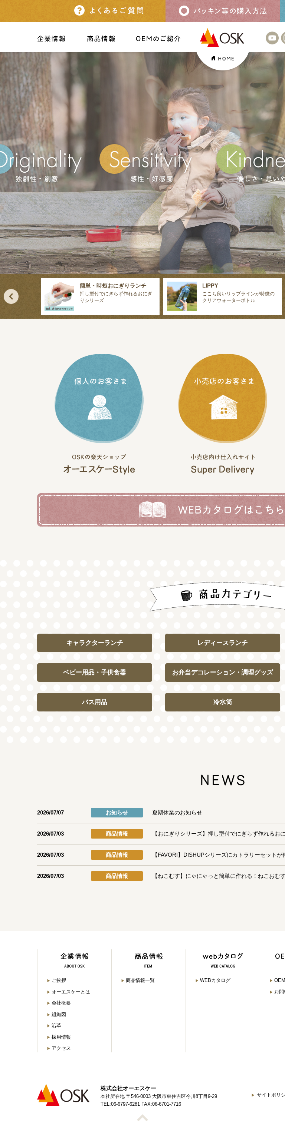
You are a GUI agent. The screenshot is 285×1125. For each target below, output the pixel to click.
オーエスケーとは (71, 992)
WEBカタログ (215, 980)
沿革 (56, 1025)
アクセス (61, 1048)
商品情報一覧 (140, 980)
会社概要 (61, 1003)
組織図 (59, 1014)
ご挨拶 (59, 980)
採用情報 (61, 1037)
